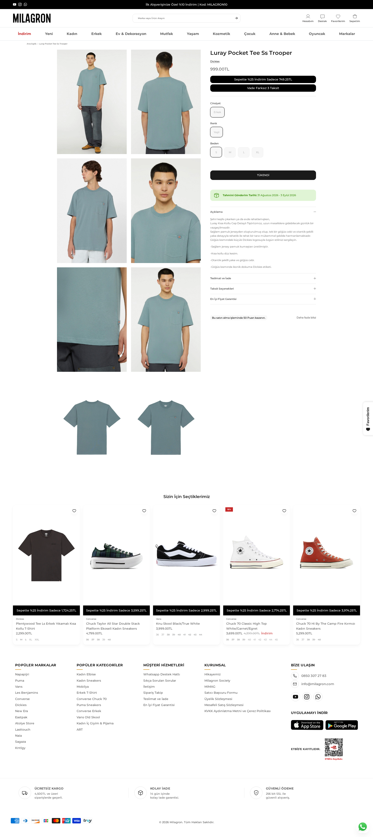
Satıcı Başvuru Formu (220, 693)
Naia (18, 736)
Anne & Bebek (282, 34)
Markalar (347, 34)
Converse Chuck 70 (92, 699)
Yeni (49, 34)
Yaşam (193, 34)
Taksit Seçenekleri (222, 288)
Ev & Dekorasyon (131, 34)
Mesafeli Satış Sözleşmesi (223, 705)
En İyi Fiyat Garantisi (223, 298)
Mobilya (83, 687)
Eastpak (21, 717)
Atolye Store (24, 723)
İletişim (149, 687)
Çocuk (249, 34)
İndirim (24, 34)
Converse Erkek (89, 711)
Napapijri (22, 674)
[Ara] (236, 18)
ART (80, 729)
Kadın (72, 34)
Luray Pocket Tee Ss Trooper (53, 44)
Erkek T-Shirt (87, 693)
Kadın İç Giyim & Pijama (95, 723)
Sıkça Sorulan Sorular (159, 681)
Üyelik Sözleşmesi (218, 699)
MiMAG (209, 687)
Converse (22, 699)
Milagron (176, 822)
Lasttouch (22, 729)
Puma (19, 681)
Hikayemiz (212, 674)
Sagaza (20, 742)
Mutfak (166, 34)
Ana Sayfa (31, 44)
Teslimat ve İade (220, 278)
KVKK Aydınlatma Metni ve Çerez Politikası (237, 711)
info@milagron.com (317, 684)
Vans (18, 687)
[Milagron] (32, 18)
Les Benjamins (26, 693)
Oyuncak (317, 34)
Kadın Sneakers (89, 681)
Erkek (96, 34)
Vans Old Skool (88, 717)
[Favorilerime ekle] (74, 510)
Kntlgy (20, 748)
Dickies (215, 61)
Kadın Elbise (86, 674)
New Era (21, 711)
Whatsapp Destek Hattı (161, 674)
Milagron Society (217, 681)
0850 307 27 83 (313, 676)
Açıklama (216, 211)
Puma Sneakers (89, 705)
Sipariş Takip (153, 693)
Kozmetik (221, 34)
